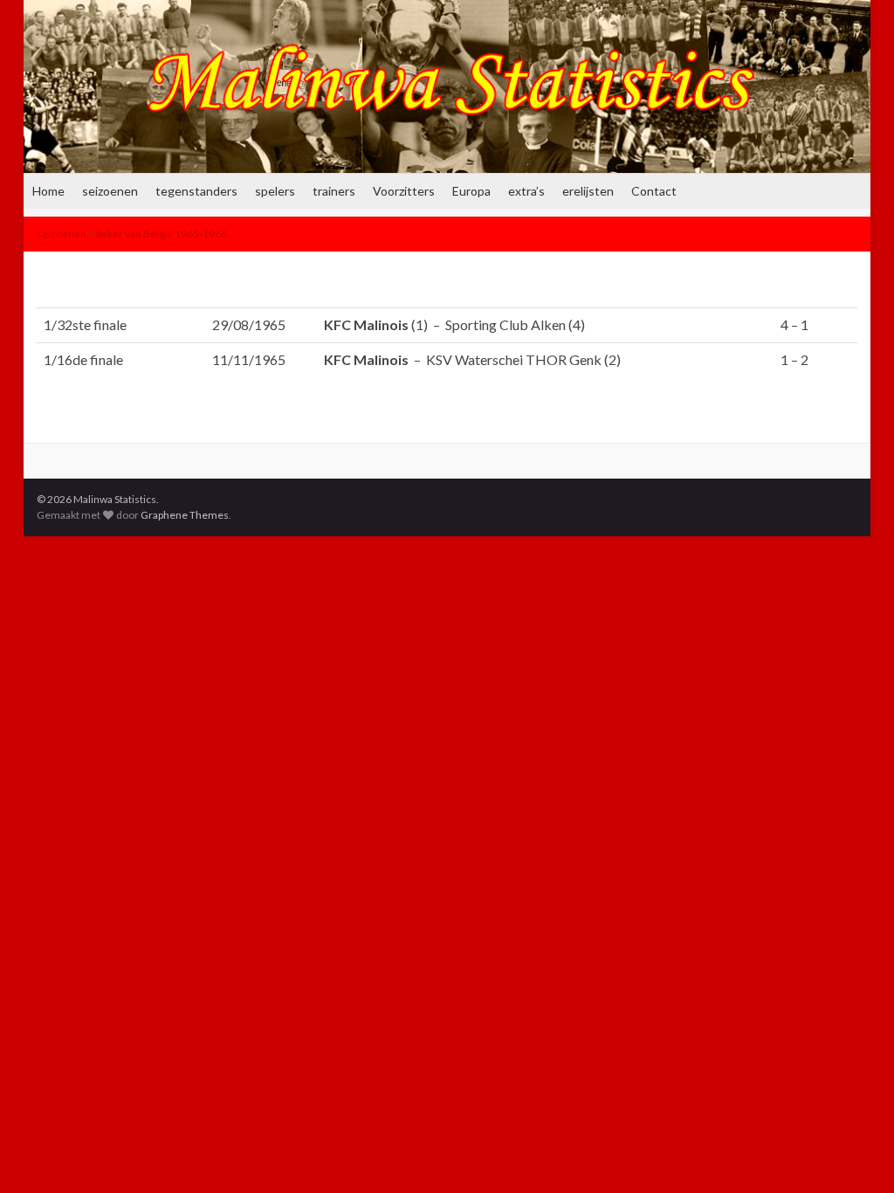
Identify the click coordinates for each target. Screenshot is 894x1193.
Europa (471, 190)
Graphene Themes (185, 514)
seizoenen (110, 190)
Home (48, 190)
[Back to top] (855, 1154)
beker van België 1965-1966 (161, 233)
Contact (654, 190)
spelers (275, 190)
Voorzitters (404, 190)
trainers (334, 190)
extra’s (526, 190)
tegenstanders (196, 190)
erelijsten (588, 190)
